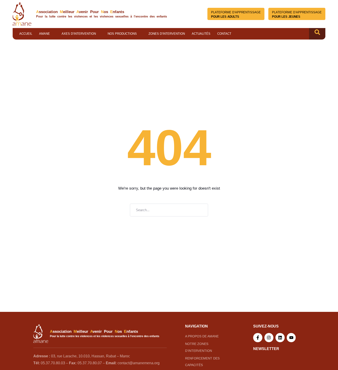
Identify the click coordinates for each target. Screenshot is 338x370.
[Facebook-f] (257, 337)
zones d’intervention (167, 33)
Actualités (201, 33)
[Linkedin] (280, 337)
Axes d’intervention (79, 33)
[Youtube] (291, 337)
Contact (224, 33)
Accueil (25, 33)
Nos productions (122, 33)
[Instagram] (269, 337)
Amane (44, 33)
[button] (317, 33)
